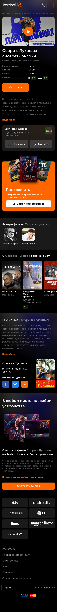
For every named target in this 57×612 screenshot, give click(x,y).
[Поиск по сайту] (43, 5)
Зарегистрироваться (30, 204)
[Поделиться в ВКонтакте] (15, 384)
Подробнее (8, 120)
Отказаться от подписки (17, 578)
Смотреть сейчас (28, 486)
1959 (25, 61)
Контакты (8, 572)
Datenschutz (10, 560)
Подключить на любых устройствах (22, 477)
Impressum (8, 549)
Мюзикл (25, 14)
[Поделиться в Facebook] (5, 384)
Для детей (28, 300)
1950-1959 (34, 61)
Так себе (43, 144)
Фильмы (16, 14)
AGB (5, 566)
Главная (6, 14)
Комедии (16, 61)
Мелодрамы (8, 295)
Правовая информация (16, 555)
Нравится (19, 144)
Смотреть (15, 87)
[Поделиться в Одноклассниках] (24, 384)
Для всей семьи (33, 302)
